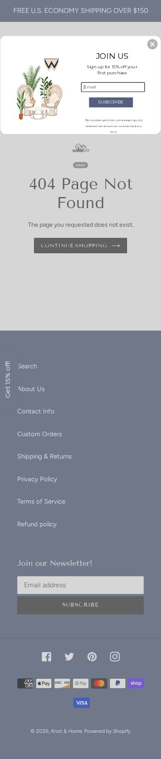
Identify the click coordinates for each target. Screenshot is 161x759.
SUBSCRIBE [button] (111, 101)
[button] (152, 44)
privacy (80, 165)
